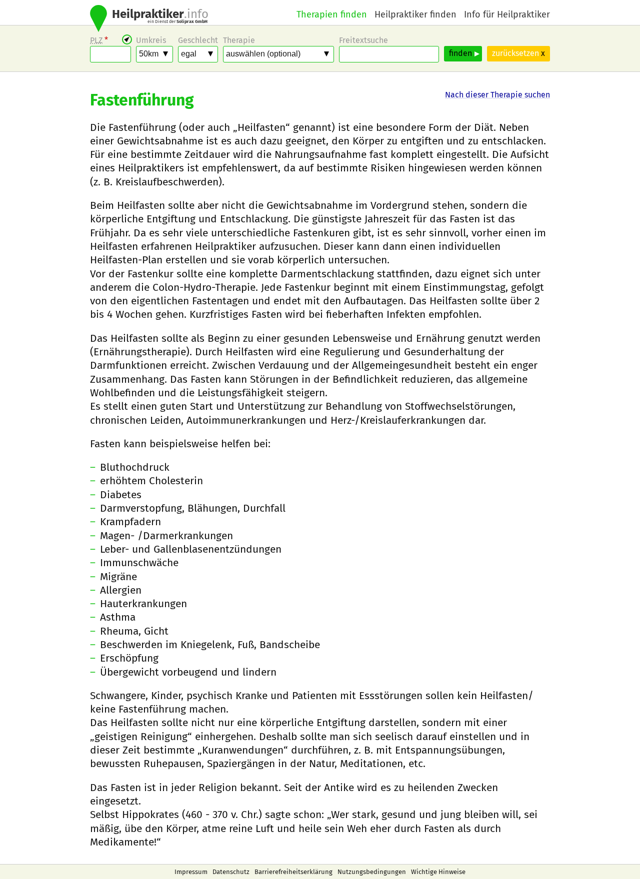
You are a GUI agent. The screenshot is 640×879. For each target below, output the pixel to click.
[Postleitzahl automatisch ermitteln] (127, 39)
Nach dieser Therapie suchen (497, 94)
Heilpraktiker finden (415, 14)
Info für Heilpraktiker (507, 14)
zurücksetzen (518, 53)
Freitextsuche (363, 40)
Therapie (239, 40)
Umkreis (151, 40)
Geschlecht (198, 40)
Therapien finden (331, 14)
